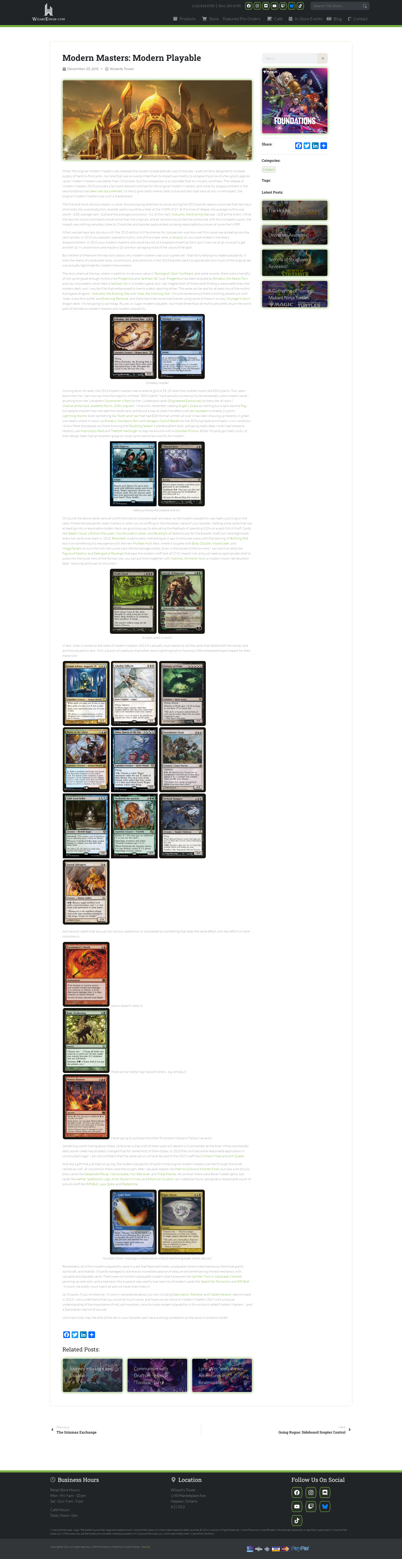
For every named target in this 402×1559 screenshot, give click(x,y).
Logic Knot (111, 1179)
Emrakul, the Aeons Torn (230, 278)
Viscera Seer (220, 543)
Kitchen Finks (209, 1169)
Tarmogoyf (162, 273)
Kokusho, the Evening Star (190, 214)
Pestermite (130, 1184)
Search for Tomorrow (216, 1281)
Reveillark (160, 533)
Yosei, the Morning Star (153, 293)
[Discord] (266, 6)
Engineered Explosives (185, 401)
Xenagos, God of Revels (162, 421)
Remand (196, 1294)
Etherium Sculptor (161, 1179)
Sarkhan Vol (149, 278)
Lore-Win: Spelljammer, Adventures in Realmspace (221, 1375)
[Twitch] (283, 6)
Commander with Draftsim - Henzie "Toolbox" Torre (151, 1375)
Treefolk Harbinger (124, 431)
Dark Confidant (182, 273)
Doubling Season (141, 426)
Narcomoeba (119, 1174)
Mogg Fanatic (72, 548)
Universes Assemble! (288, 235)
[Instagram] (257, 6)
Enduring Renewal (115, 298)
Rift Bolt (92, 1184)
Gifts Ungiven (124, 406)
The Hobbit (279, 210)
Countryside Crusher (131, 533)
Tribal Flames (166, 1174)
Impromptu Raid (92, 431)
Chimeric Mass (211, 1156)
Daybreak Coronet (228, 1276)
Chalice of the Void (75, 406)
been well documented (106, 191)
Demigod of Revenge (109, 553)
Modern (268, 169)
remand (177, 237)
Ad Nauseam (199, 411)
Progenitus (126, 278)
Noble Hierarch (221, 1294)
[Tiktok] (300, 6)
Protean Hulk (142, 543)
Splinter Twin (201, 1276)
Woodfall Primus (186, 431)
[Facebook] (249, 6)
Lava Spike (107, 1184)
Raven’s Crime (130, 1179)
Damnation (181, 1294)
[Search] (322, 58)
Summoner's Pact (118, 401)
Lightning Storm (73, 416)
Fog (243, 406)
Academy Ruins (101, 406)
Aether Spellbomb (89, 1179)
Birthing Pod (239, 538)
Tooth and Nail (127, 416)
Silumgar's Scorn (238, 298)
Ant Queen (236, 1156)
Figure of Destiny (74, 553)
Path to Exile (184, 1169)
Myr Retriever (140, 1174)
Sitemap (145, 1546)
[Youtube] (274, 6)
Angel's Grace (188, 406)
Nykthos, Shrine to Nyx (187, 558)
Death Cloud (77, 533)
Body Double (201, 543)
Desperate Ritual (96, 1174)
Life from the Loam (101, 533)
